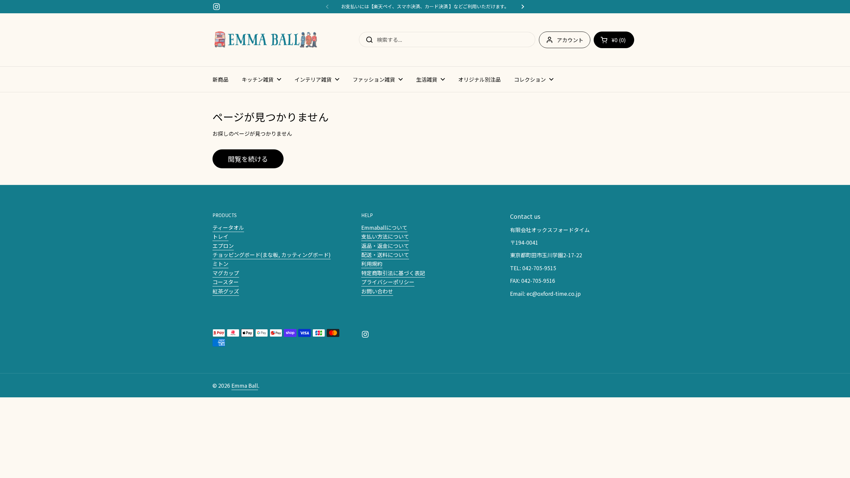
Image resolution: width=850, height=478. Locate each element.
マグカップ (225, 273)
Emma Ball (244, 385)
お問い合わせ (377, 291)
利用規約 (371, 264)
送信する (367, 39)
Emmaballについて (384, 227)
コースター (225, 282)
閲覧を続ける (248, 159)
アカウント (570, 40)
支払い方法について (385, 236)
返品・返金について (385, 246)
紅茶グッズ (225, 291)
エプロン (223, 246)
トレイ (220, 236)
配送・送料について (385, 255)
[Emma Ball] (265, 39)
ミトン (220, 264)
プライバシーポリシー (387, 282)
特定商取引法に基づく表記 (393, 273)
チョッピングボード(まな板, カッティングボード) (271, 255)
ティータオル (228, 227)
